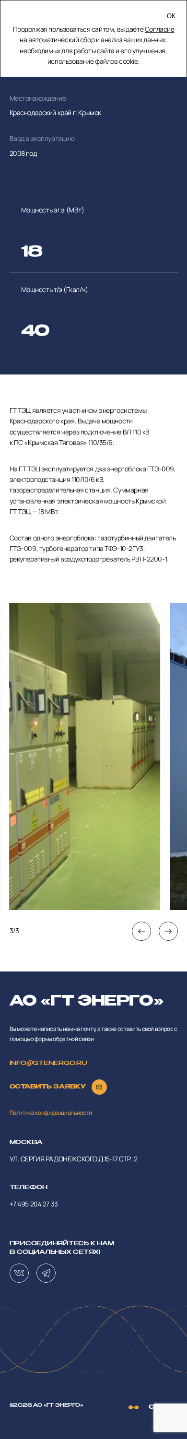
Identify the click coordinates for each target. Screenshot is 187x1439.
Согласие (160, 29)
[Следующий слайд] (168, 931)
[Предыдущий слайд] (141, 931)
